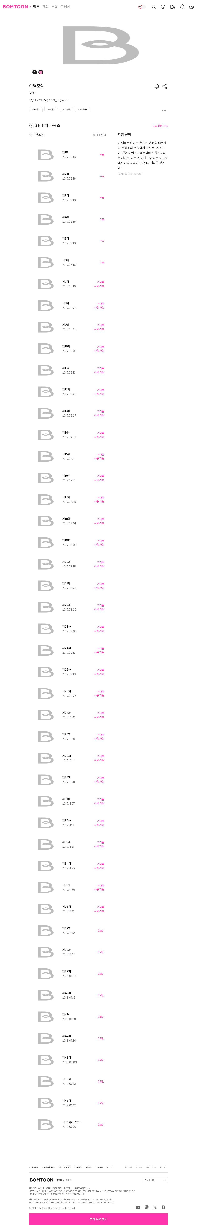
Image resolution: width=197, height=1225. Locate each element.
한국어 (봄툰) (150, 1180)
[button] (98, 1219)
